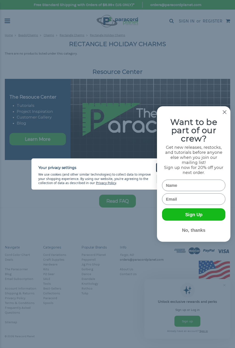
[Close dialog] (225, 112)
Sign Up (193, 214)
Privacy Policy (106, 183)
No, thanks (193, 230)
